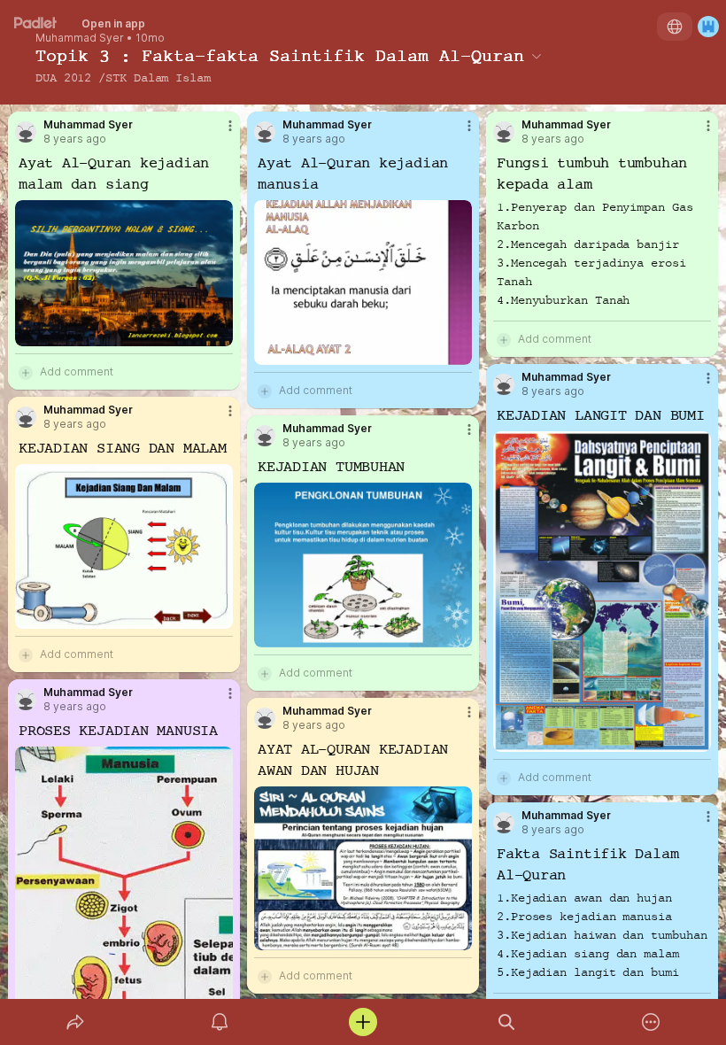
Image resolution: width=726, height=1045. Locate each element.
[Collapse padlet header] (536, 55)
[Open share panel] (75, 1022)
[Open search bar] (506, 1021)
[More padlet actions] (650, 1022)
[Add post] (363, 1022)
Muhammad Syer (79, 38)
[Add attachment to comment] (25, 372)
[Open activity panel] (219, 1022)
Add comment (76, 371)
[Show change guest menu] (708, 26)
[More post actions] (218, 132)
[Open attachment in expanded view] (124, 273)
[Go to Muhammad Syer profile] (25, 132)
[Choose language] (674, 26)
